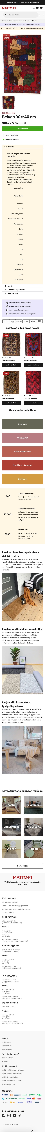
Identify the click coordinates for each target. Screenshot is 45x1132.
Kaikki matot (6, 1042)
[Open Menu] (41, 14)
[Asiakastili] (37, 8)
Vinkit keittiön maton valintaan (13, 1070)
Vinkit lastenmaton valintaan (12, 1074)
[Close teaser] (32, 1126)
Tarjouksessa (7, 1049)
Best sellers (6, 1046)
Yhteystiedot (6, 1061)
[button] (10, 136)
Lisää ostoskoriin (22, 128)
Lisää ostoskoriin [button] (11, 365)
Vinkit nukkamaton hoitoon (11, 1081)
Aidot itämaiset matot (15, 21)
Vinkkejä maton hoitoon (10, 1077)
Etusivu (4, 21)
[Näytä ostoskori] (41, 8)
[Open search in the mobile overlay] (21, 15)
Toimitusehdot (7, 1058)
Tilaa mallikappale (8, 1084)
